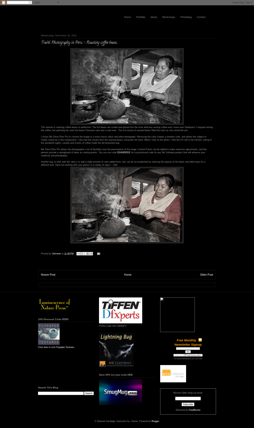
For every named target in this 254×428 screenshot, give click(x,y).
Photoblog (186, 17)
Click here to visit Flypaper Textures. (56, 347)
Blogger (155, 421)
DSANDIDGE (123, 152)
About (153, 17)
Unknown (57, 253)
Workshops (168, 17)
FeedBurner (194, 410)
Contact (201, 17)
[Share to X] (84, 253)
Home (127, 17)
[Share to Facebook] (88, 253)
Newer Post (48, 274)
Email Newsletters (184, 359)
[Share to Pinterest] (91, 253)
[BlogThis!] (81, 253)
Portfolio (140, 17)
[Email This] (78, 253)
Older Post (206, 274)
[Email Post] (98, 253)
